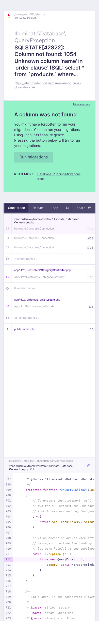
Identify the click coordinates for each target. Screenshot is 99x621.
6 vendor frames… (25, 288)
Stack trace (16, 208)
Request (38, 208)
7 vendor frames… (25, 259)
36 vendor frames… (26, 317)
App (55, 208)
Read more (24, 174)
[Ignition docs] (10, 16)
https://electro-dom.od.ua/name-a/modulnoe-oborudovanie (47, 85)
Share (81, 208)
